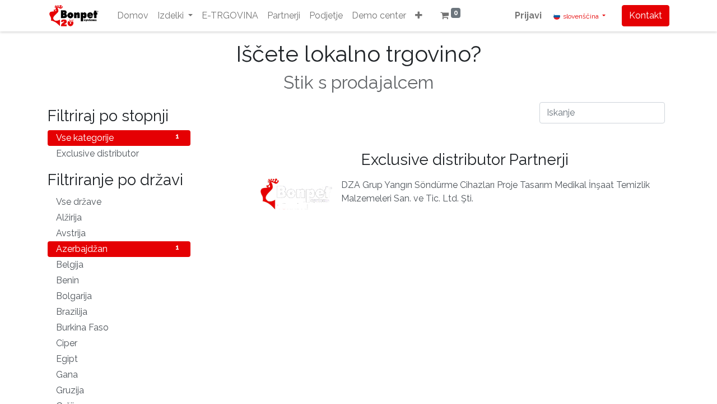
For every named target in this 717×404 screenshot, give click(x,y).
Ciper (117, 343)
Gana (117, 374)
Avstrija (117, 233)
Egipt (117, 359)
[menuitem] (133, 15)
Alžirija (117, 217)
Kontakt (645, 15)
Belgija (117, 264)
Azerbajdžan (117, 249)
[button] (419, 15)
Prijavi (528, 15)
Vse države (117, 201)
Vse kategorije (117, 137)
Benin (117, 280)
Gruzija (117, 390)
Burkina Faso (117, 327)
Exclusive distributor (117, 153)
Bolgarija (117, 296)
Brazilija (117, 311)
